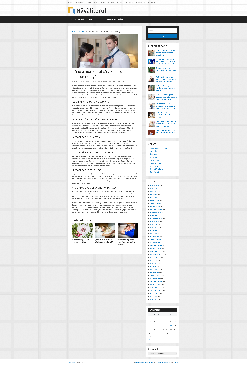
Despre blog (96, 19)
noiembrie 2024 (155, 249)
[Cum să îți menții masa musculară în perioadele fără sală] (128, 230)
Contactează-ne (116, 19)
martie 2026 (154, 201)
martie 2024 (154, 272)
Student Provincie (156, 169)
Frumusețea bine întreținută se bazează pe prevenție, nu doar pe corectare (166, 124)
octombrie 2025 (155, 216)
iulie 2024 (153, 260)
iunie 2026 (153, 192)
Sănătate (130, 2)
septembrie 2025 (156, 219)
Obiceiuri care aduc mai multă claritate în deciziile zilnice (165, 115)
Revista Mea (154, 160)
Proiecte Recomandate (163, 362)
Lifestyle (152, 2)
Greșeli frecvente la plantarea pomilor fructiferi (166, 69)
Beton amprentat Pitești (158, 148)
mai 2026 (153, 195)
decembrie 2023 (156, 281)
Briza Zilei (153, 151)
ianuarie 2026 (155, 207)
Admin (76, 81)
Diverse (112, 2)
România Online (155, 163)
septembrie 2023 (156, 290)
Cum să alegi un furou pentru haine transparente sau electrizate (166, 52)
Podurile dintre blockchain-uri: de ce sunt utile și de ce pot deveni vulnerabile (166, 79)
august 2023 (154, 293)
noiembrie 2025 (155, 213)
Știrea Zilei (154, 166)
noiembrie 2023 (155, 284)
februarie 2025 (155, 240)
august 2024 (154, 257)
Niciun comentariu (117, 81)
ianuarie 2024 (155, 278)
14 (167, 326)
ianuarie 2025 (155, 243)
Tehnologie (141, 2)
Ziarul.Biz (176, 362)
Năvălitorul (71, 362)
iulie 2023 (153, 296)
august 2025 (154, 222)
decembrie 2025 (156, 210)
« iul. (149, 340)
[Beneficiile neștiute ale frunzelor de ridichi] (82, 230)
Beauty (121, 2)
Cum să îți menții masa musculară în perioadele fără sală (126, 242)
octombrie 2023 (155, 287)
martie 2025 (154, 237)
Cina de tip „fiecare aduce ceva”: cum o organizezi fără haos (166, 132)
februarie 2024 (155, 275)
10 (150, 326)
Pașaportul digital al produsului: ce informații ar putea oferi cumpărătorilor (165, 106)
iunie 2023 (153, 299)
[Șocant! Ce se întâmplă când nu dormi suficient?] (105, 230)
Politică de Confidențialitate (144, 362)
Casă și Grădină (100, 2)
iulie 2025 (153, 225)
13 (162, 326)
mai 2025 (153, 231)
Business (80, 2)
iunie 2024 (154, 263)
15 (171, 326)
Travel (89, 2)
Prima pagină (78, 19)
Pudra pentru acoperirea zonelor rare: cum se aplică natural (165, 88)
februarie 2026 (155, 204)
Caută (163, 36)
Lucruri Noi (154, 157)
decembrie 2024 (156, 246)
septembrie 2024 (156, 255)
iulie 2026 (153, 189)
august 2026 (154, 186)
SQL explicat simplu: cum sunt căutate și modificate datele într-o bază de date (165, 61)
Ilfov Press (154, 154)
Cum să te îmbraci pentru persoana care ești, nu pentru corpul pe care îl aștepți (166, 97)
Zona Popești (154, 172)
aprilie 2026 (154, 198)
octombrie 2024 (156, 252)
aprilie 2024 (154, 269)
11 (154, 326)
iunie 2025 (153, 228)
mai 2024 (153, 266)
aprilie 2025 (154, 234)
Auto (71, 2)
